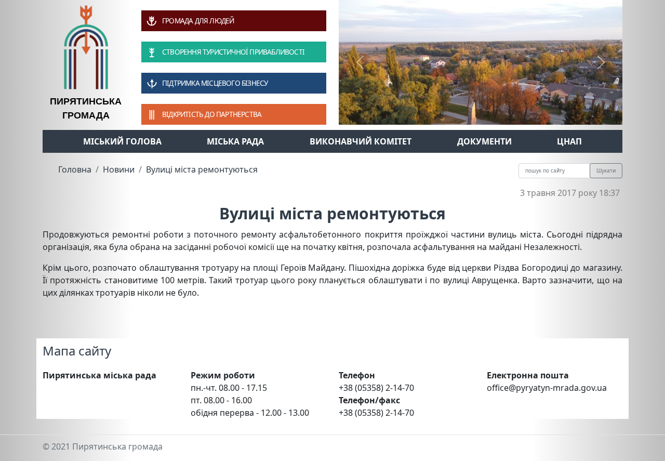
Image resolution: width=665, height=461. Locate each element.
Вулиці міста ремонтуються (202, 169)
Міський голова (122, 141)
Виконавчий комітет (360, 141)
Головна (74, 169)
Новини (119, 169)
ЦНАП (569, 141)
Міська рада (235, 141)
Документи (484, 141)
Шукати (606, 170)
